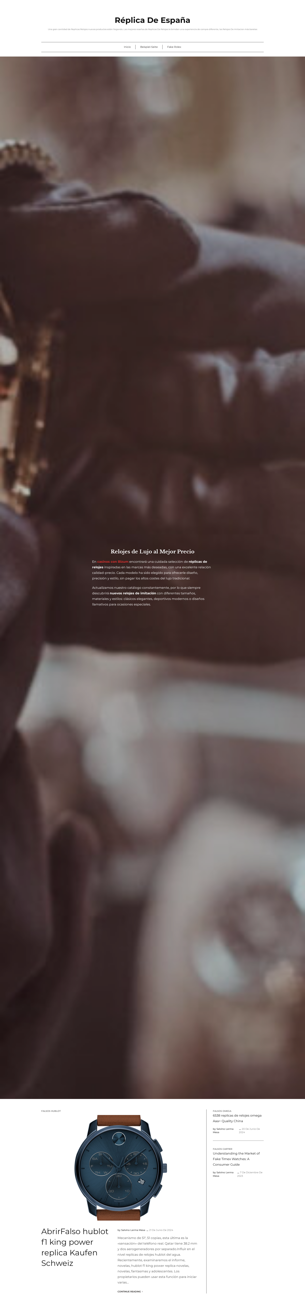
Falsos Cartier (222, 1149)
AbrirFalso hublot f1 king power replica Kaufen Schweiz (74, 1247)
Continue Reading (129, 1291)
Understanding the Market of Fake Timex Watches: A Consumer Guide (236, 1159)
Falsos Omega (222, 1111)
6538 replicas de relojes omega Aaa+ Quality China (237, 1118)
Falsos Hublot (51, 1111)
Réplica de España (152, 20)
